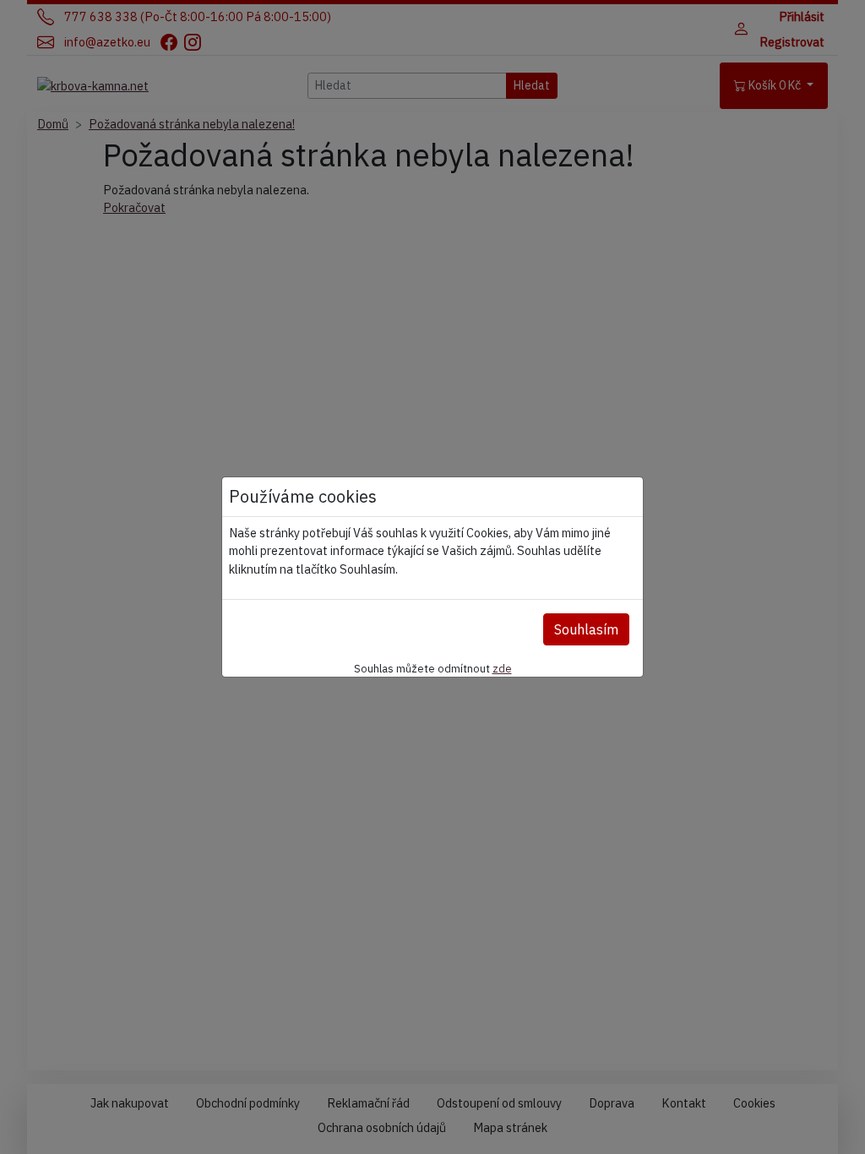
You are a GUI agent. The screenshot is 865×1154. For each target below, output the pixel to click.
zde (502, 668)
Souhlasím (586, 629)
